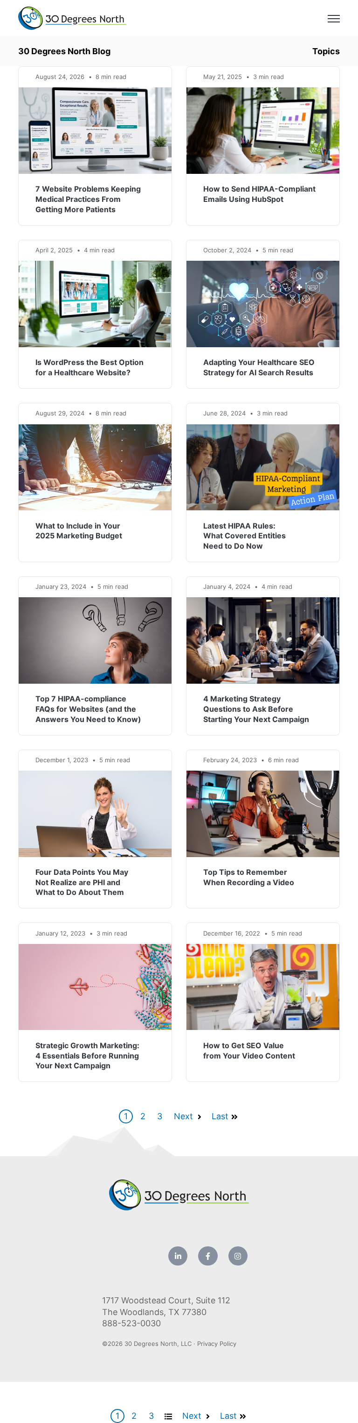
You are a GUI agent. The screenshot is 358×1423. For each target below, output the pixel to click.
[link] (72, 17)
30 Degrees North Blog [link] (64, 51)
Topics (326, 51)
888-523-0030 (131, 1323)
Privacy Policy (216, 1343)
